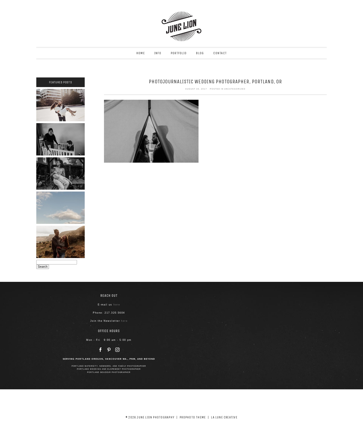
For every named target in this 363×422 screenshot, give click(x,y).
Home (140, 53)
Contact (220, 53)
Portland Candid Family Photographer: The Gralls (60, 207)
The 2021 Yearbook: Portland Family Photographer (60, 172)
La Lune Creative (224, 417)
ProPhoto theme (193, 417)
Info (157, 53)
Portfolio (179, 53)
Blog (200, 53)
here (116, 304)
